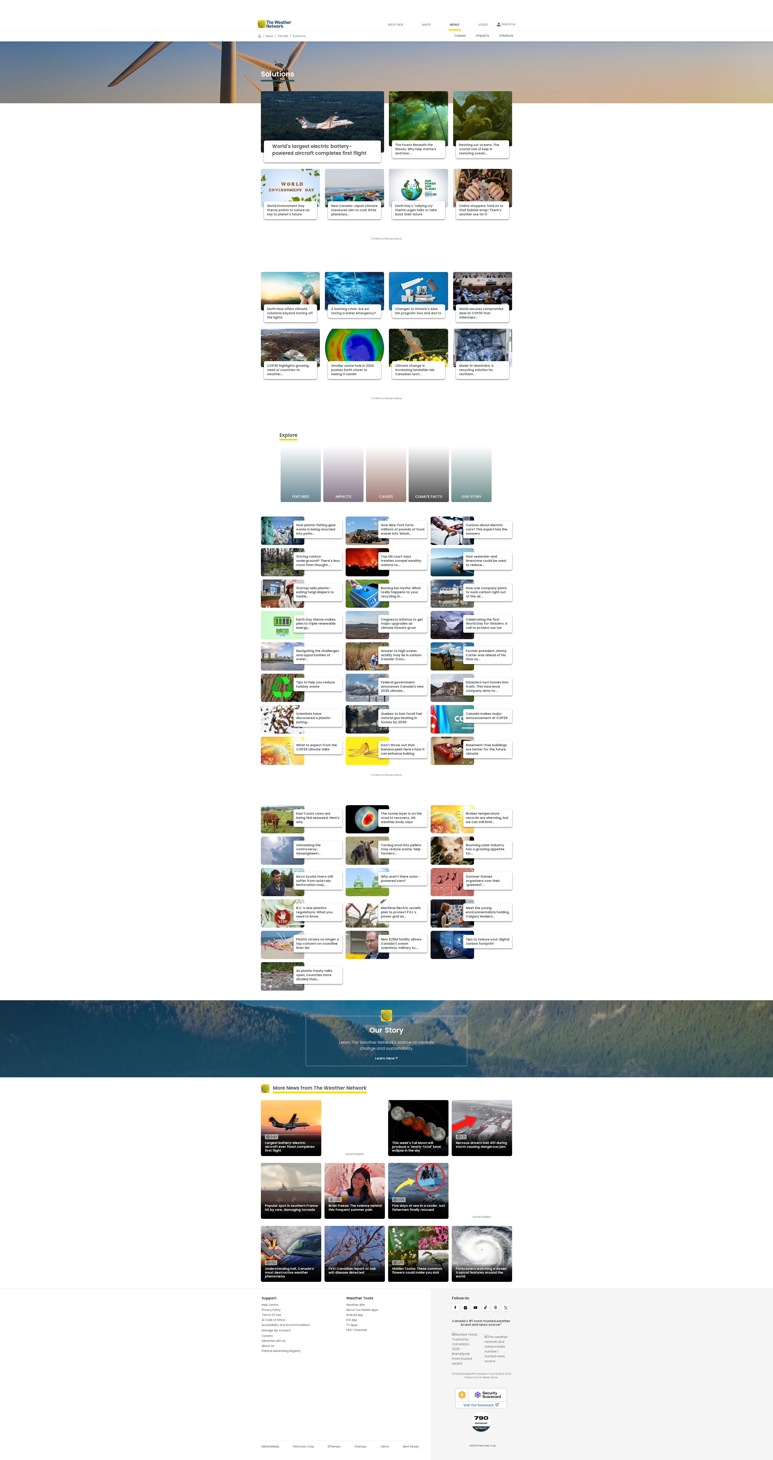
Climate (282, 36)
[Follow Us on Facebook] (455, 1308)
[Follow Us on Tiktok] (486, 1308)
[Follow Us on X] (506, 1308)
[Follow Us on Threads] (496, 1308)
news (269, 36)
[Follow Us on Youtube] (475, 1308)
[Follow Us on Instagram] (465, 1308)
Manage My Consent (276, 1330)
